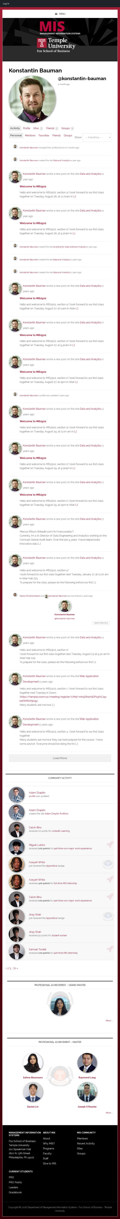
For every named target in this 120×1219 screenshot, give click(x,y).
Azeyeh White (37, 862)
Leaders (13, 1187)
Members (82, 1138)
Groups (67, 128)
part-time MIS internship (66, 953)
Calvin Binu (35, 827)
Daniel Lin (32, 1106)
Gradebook (15, 1192)
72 (14, 968)
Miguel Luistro (37, 844)
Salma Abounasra (33, 1077)
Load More (60, 758)
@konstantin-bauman (65, 618)
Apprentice (51, 866)
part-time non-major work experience (73, 848)
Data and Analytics (62, 160)
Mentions (30, 135)
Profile (26, 128)
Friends (51, 128)
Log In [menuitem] (6, 3)
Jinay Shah (35, 914)
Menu (62, 14)
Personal (16, 135)
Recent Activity (86, 1143)
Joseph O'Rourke (87, 1106)
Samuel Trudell (37, 949)
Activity (15, 128)
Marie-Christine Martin (30, 596)
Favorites (44, 135)
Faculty (47, 1153)
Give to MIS (49, 1163)
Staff (45, 1158)
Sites (37, 128)
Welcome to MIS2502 (33, 186)
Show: (78, 137)
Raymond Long (87, 1077)
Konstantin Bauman (29, 147)
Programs (48, 1148)
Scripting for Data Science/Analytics (70, 247)
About (46, 1138)
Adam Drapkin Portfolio (56, 813)
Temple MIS (59, 28)
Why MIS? (49, 1143)
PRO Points (15, 1182)
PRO (11, 1177)
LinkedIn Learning (61, 831)
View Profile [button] (101, 623)
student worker (59, 935)
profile (32, 796)
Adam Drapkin (37, 792)
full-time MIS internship (65, 883)
